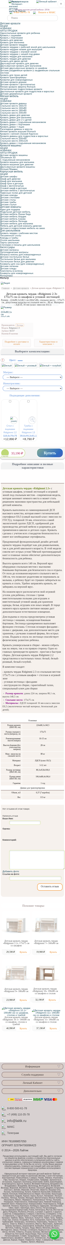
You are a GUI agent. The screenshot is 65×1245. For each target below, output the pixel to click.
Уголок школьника (10, 240)
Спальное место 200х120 (14, 140)
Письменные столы (10, 235)
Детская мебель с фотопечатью (17, 190)
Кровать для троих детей (13, 75)
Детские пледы (8, 268)
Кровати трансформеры (13, 77)
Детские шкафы (8, 176)
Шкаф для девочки (10, 178)
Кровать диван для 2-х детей (16, 119)
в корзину (5, 456)
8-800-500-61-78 (21, 12)
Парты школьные (9, 242)
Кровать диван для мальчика (15, 117)
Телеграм (13, 1133)
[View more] (16, 925)
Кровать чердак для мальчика (16, 56)
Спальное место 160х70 (13, 105)
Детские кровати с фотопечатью (17, 84)
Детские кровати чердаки (13, 44)
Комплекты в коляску (11, 270)
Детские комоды (9, 195)
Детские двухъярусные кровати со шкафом (23, 68)
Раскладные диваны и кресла (16, 129)
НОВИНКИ (5, 28)
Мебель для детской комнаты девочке (21, 225)
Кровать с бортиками (11, 37)
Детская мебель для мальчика (16, 223)
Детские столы (8, 199)
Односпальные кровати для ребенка (20, 33)
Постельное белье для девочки (17, 261)
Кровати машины (10, 145)
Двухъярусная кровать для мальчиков (20, 65)
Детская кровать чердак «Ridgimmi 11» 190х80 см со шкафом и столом (46, 1019)
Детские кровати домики (13, 82)
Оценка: (6, 829)
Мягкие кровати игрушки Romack (18, 131)
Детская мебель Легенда (13, 221)
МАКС (11, 1126)
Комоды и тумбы (9, 237)
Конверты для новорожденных (16, 273)
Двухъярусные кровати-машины (17, 166)
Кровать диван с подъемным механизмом (23, 122)
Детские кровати (21, 288)
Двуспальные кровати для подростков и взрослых (27, 91)
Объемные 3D (8, 157)
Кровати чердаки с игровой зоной (18, 51)
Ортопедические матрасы (14, 252)
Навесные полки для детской (16, 192)
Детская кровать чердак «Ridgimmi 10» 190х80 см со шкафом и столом (45, 991)
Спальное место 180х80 (13, 110)
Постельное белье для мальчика (18, 259)
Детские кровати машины (14, 155)
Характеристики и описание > (48, 343)
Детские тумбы (8, 202)
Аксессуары (7, 247)
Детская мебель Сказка (13, 218)
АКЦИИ (4, 26)
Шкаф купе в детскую (11, 183)
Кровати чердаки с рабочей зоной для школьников (27, 47)
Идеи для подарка (10, 209)
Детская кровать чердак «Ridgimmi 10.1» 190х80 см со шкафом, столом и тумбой (16, 1021)
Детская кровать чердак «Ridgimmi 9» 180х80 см (16, 990)
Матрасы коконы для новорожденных (20, 254)
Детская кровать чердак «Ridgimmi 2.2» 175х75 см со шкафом (16, 943)
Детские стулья (8, 204)
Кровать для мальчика (12, 42)
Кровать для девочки (11, 40)
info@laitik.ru (16, 1121)
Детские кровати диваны (13, 103)
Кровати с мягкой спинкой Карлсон (19, 133)
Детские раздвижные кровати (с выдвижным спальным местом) (30, 71)
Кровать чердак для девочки (15, 58)
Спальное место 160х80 (13, 108)
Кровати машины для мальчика (17, 162)
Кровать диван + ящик (12, 126)
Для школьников (10, 230)
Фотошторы (6, 275)
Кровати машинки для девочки (16, 164)
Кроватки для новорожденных (16, 79)
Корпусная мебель (11, 171)
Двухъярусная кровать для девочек (19, 63)
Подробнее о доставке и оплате (17, 343)
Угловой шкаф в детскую (13, 188)
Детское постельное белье (14, 256)
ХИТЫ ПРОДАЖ (9, 30)
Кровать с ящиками (10, 35)
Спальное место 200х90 (13, 112)
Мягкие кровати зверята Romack (18, 86)
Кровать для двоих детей (13, 61)
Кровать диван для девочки (15, 115)
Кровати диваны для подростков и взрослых (24, 136)
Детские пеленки (9, 266)
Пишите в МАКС (47, 12)
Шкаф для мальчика (11, 181)
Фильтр (4, 277)
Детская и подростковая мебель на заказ (22, 228)
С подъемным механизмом (15, 159)
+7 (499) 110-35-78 (18, 1114)
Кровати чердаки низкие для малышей (21, 49)
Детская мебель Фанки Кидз (15, 214)
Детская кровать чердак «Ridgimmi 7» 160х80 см (46, 942)
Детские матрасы (9, 249)
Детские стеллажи (10, 197)
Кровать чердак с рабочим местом (19, 233)
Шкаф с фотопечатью (12, 185)
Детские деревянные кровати (16, 93)
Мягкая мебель (9, 96)
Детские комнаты (10, 206)
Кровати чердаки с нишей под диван (20, 54)
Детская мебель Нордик (13, 216)
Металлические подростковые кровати (21, 89)
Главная (6, 288)
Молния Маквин (9, 169)
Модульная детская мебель (15, 211)
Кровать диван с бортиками (15, 124)
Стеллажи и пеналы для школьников (20, 244)
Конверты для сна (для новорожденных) (22, 263)
